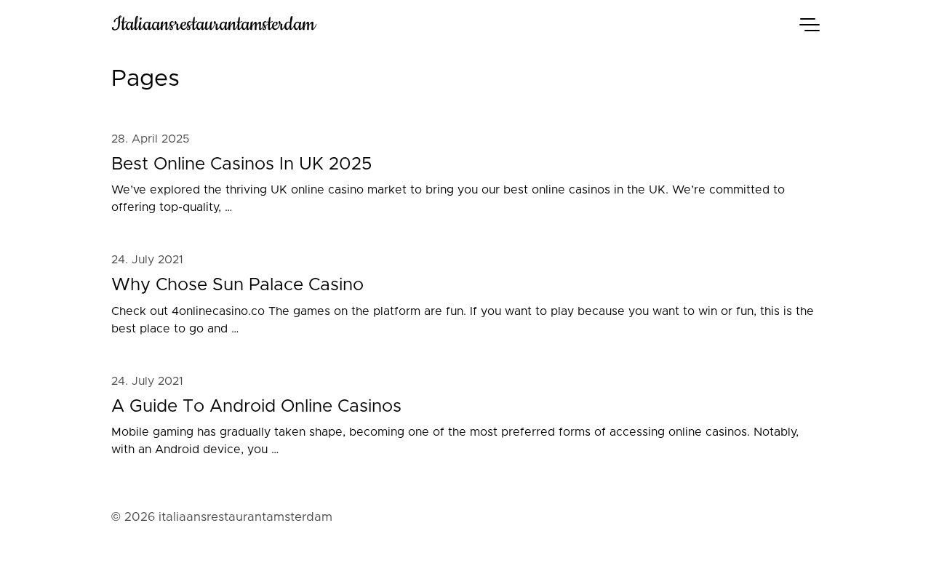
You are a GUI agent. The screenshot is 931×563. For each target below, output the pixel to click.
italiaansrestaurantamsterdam (213, 24)
